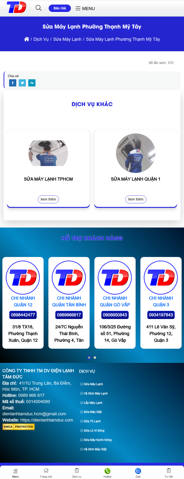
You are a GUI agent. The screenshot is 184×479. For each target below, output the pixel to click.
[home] (26, 39)
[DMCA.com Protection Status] (18, 428)
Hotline (107, 476)
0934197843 (161, 315)
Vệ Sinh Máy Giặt (94, 449)
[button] (38, 8)
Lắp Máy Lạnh (93, 403)
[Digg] (32, 83)
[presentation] (14, 172)
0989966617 (69, 315)
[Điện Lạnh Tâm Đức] (16, 13)
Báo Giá (60, 8)
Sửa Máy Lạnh (93, 384)
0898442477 (23, 315)
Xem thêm (48, 199)
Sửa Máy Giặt (92, 412)
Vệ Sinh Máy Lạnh (95, 393)
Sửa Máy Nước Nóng (97, 440)
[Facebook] (12, 83)
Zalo (138, 476)
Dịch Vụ (87, 371)
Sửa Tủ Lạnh (92, 421)
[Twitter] (22, 83)
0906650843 (115, 315)
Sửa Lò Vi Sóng (93, 430)
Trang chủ (46, 476)
